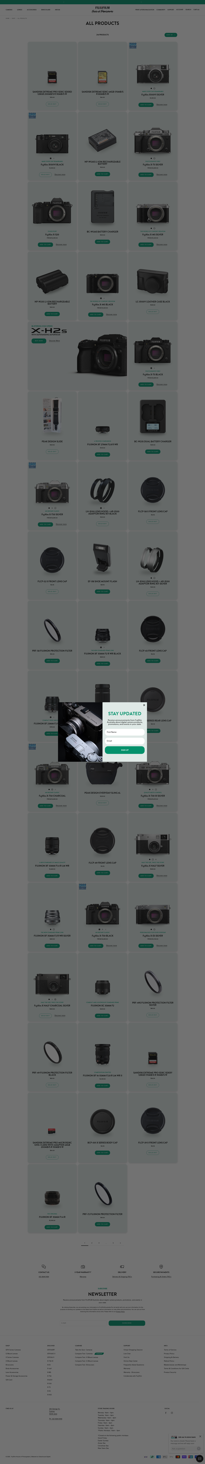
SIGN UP (124, 750)
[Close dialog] (144, 705)
